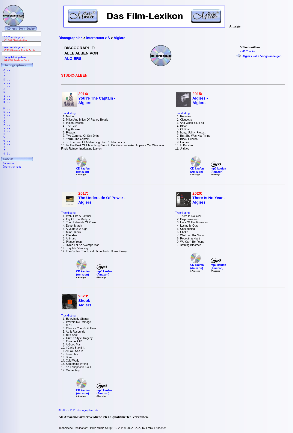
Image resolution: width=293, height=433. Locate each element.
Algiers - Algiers (200, 100)
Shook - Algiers (85, 302)
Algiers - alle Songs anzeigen (261, 56)
